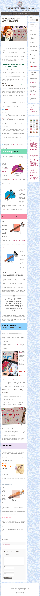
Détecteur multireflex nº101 (17, 344)
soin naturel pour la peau (33, 178)
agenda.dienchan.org (33, 82)
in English (35, 66)
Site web (5, 573)
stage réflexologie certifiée (34, 179)
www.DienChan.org (32, 75)
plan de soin (35, 171)
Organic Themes (21, 589)
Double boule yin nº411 (14, 179)
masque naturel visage (34, 166)
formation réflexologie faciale (33, 162)
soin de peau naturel (32, 176)
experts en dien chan (33, 155)
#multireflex (35, 140)
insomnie (31, 165)
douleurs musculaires (33, 154)
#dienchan (31, 140)
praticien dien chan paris (33, 172)
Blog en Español (33, 67)
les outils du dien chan (32, 166)
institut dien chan (35, 165)
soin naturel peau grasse (35, 177)
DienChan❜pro (15, 379)
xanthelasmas (9, 544)
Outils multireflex (21, 13)
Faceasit (20, 352)
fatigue (37, 155)
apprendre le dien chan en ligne (33, 145)
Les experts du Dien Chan (20, 8)
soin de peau (35, 175)
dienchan (35, 149)
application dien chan (33, 142)
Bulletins (29, 13)
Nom (5, 566)
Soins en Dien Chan (33, 113)
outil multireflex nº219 (16, 144)
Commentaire (6, 556)
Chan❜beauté (15, 13)
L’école (26, 13)
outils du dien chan (33, 170)
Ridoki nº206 (15, 240)
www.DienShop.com (33, 94)
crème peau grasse (35, 146)
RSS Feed (25, 589)
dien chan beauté (33, 151)
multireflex (32, 168)
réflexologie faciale (33, 174)
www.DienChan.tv (33, 87)
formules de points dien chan (34, 164)
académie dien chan (33, 141)
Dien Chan (10, 13)
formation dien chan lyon (33, 158)
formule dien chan (32, 163)
